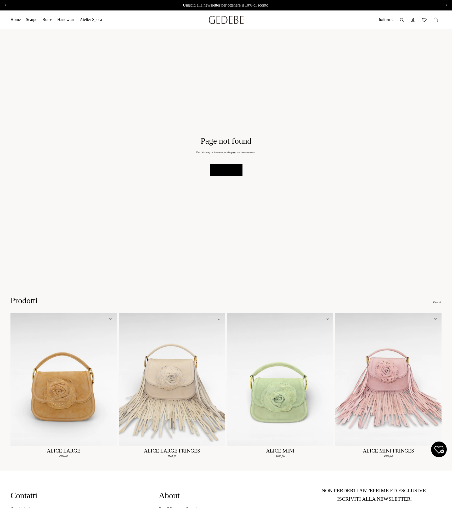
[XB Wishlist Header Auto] (424, 19)
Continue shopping (226, 169)
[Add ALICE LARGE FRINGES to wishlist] (219, 318)
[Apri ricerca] (402, 20)
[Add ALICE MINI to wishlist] (327, 318)
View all (437, 302)
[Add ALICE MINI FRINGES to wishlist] (435, 318)
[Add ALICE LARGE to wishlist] (110, 318)
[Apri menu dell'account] (413, 20)
